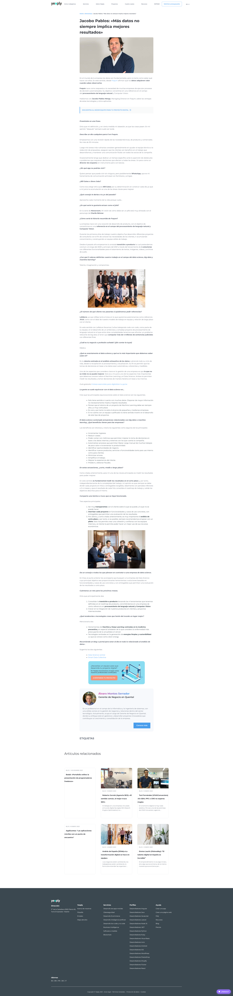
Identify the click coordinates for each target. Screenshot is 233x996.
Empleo (80, 916)
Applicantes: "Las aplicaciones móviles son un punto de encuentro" (78, 834)
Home (82, 13)
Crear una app (161, 908)
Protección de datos (133, 992)
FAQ (157, 916)
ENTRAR (157, 4)
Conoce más (141, 725)
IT (66, 981)
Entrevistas (88, 13)
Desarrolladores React (138, 968)
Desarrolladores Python (138, 931)
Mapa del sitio (82, 920)
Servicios (86, 4)
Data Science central (96, 655)
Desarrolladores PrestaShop (140, 957)
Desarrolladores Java (137, 912)
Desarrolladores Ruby (137, 935)
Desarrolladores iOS (137, 950)
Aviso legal (107, 992)
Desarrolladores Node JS (138, 923)
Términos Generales (118, 992)
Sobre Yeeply (100, 4)
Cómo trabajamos (70, 4)
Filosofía (80, 912)
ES (187, 4)
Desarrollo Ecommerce (111, 916)
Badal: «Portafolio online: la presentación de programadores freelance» (78, 778)
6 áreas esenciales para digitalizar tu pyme (109, 384)
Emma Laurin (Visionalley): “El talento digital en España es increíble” (151, 854)
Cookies (143, 992)
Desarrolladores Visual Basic (140, 938)
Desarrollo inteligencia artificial (114, 920)
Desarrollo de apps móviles (113, 908)
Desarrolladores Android (138, 946)
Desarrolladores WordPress (139, 953)
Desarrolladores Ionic (137, 942)
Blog (157, 923)
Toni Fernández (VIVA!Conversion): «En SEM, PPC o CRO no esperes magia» (153, 798)
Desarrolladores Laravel (138, 920)
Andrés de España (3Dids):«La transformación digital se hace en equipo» (115, 854)
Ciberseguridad (109, 912)
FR (59, 981)
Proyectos (114, 4)
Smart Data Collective (97, 657)
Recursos (144, 4)
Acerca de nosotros (84, 908)
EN (56, 981)
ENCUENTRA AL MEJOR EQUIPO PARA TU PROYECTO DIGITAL (105, 110)
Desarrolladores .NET (137, 927)
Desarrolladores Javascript (139, 916)
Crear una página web (164, 912)
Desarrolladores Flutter (138, 964)
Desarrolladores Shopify (138, 961)
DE (63, 981)
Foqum (115, 81)
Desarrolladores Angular (138, 908)
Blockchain (107, 935)
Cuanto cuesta (129, 4)
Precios (158, 927)
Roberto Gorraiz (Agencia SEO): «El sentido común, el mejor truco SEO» (116, 798)
